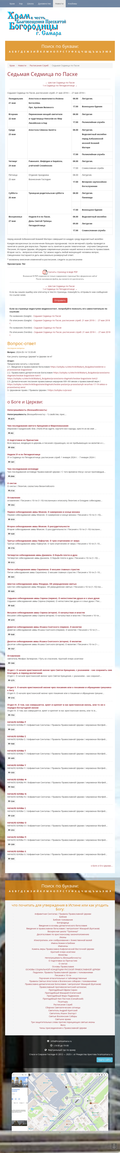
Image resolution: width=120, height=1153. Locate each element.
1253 (12, 830)
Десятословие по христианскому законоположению (63, 934)
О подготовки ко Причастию (22, 440)
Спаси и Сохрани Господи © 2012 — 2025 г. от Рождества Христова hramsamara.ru (71, 1054)
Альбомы (72, 3)
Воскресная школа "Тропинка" (63, 931)
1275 (12, 680)
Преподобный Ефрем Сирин (63, 990)
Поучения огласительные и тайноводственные (63, 978)
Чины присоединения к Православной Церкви (63, 1028)
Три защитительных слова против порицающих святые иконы (63, 1022)
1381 (12, 462)
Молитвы (63, 954)
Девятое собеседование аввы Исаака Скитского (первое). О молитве (44, 627)
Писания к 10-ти (63, 975)
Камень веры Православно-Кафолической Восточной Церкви (63, 949)
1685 (12, 591)
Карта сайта (104, 1059)
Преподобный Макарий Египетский (63, 992)
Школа (30, 3)
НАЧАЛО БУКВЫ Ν (16, 793)
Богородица (63, 922)
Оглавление (13, 497)
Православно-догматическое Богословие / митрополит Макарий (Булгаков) (63, 984)
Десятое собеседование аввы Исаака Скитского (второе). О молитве (44, 641)
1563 (12, 787)
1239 (12, 816)
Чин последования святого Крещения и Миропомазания (37, 425)
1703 (12, 715)
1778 (12, 548)
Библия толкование (63, 919)
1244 (12, 801)
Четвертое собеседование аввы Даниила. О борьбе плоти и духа (42, 555)
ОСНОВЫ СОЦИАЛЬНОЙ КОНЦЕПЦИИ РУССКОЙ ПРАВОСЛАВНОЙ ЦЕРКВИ (63, 969)
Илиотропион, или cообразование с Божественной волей (63, 940)
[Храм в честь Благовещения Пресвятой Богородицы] (60, 24)
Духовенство (44, 3)
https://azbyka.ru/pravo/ (60, 390)
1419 (12, 620)
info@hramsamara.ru (61, 1041)
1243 (12, 729)
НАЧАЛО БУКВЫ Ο (16, 822)
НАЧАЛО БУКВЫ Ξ (16, 808)
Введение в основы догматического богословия (63, 925)
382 (11, 433)
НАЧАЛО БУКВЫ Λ (16, 851)
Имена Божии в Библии (63, 943)
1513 (12, 562)
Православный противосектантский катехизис (63, 987)
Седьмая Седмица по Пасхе (47, 316)
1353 (12, 505)
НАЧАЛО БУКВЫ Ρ (16, 722)
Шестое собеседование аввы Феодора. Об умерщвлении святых (42, 583)
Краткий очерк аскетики (63, 951)
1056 (12, 447)
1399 (12, 844)
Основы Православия (63, 966)
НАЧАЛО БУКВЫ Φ (16, 779)
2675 (12, 419)
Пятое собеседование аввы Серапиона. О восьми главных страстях (43, 569)
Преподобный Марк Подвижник (63, 995)
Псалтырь (63, 1001)
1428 (12, 534)
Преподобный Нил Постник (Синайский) (63, 998)
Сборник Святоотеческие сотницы (63, 1007)
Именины (63, 946)
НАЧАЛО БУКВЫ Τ (16, 750)
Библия (63, 916)
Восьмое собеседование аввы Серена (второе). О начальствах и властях (46, 612)
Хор (21, 3)
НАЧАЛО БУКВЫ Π (16, 837)
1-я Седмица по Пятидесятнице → (60, 85)
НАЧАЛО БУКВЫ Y (16, 765)
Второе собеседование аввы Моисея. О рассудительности (38, 526)
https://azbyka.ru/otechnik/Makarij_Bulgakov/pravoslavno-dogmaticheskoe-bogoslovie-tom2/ (52, 378)
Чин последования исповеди (22, 468)
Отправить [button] (60, 300)
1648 (12, 634)
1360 (12, 663)
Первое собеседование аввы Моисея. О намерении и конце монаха (43, 512)
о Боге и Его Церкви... (102, 865)
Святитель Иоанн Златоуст (63, 1013)
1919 (12, 519)
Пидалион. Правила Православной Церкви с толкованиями (63, 972)
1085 (12, 859)
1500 (12, 744)
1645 (12, 605)
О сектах (12, 483)
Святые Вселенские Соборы (63, 1016)
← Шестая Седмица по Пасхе (60, 82)
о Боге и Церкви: (25, 402)
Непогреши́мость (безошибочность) (27, 410)
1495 (12, 758)
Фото (62, 1025)
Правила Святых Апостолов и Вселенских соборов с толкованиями (63, 981)
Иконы (63, 937)
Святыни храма (63, 1019)
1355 (12, 772)
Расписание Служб (39, 65)
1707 (12, 649)
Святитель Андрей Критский (62, 1010)
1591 (12, 577)
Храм (12, 3)
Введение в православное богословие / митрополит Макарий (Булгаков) (63, 928)
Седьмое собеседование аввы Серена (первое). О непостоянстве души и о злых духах (53, 598)
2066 (12, 476)
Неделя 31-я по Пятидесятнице (23, 454)
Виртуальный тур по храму (62, 1050)
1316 (12, 698)
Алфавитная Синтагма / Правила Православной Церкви (63, 913)
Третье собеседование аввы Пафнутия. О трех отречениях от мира (43, 540)
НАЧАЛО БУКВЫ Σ (16, 736)
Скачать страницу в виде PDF (62, 272)
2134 (12, 490)
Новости (59, 3)
